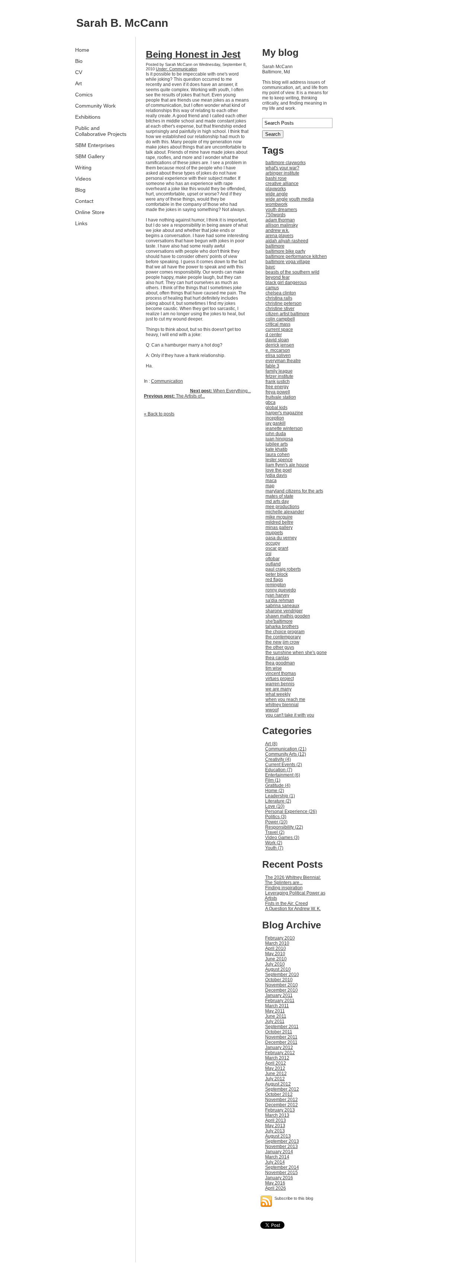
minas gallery (279, 527)
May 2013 (275, 1125)
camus (272, 287)
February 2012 (280, 1052)
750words (276, 214)
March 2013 (277, 1115)
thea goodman (280, 663)
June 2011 (275, 1016)
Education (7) (278, 769)
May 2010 (275, 953)
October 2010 (279, 979)
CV (78, 72)
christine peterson (284, 303)
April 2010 (275, 948)
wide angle (277, 194)
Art (78, 83)
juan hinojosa (279, 438)
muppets (274, 532)
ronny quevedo (281, 590)
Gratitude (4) (277, 785)
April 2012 (275, 1063)
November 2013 (281, 1146)
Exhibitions (87, 117)
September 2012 (282, 1089)
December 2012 (281, 1104)
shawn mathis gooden (288, 616)
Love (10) (274, 806)
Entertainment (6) (282, 775)
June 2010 (276, 959)
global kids (276, 407)
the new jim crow (282, 642)
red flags (274, 579)
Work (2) (273, 842)
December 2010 (281, 990)
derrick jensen (280, 345)
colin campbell (280, 319)
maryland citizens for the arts (294, 491)
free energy (277, 386)
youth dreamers (281, 209)
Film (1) (272, 780)
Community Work (95, 106)
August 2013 (278, 1136)
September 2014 (282, 1167)
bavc (270, 267)
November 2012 (281, 1099)
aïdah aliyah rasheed (287, 240)
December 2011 (281, 1042)
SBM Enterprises (95, 145)
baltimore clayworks (286, 162)
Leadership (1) (280, 795)
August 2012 (278, 1084)
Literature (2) (278, 801)
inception (275, 418)
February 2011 (280, 1000)
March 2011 (277, 1005)
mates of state (279, 496)
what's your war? (282, 167)
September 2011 (282, 1026)
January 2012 (279, 1047)
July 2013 (275, 1130)
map (270, 485)
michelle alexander (285, 511)
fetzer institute (279, 376)
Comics (84, 95)
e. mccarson (278, 350)
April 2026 (275, 1188)
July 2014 (275, 1162)
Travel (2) (274, 832)
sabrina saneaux (282, 605)
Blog (80, 190)
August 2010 (278, 969)
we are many (279, 689)
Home (82, 50)
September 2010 (282, 974)
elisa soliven (278, 355)
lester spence (279, 459)
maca (271, 480)
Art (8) (271, 743)
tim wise (274, 668)
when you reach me (285, 699)
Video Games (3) (282, 837)
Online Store (89, 212)
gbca (271, 402)
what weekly (278, 694)
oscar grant (277, 548)
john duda (276, 433)
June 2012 (276, 1073)
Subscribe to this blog (293, 1198)
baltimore (275, 246)
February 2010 (280, 938)
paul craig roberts (283, 569)
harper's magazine (284, 412)
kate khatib (276, 449)
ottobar (273, 558)
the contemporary (283, 637)
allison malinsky (282, 225)
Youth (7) (274, 848)
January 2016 (279, 1177)
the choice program (285, 631)
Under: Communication (176, 69)
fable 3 (272, 366)
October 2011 (278, 1031)
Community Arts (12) (285, 754)
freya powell (278, 392)
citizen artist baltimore (287, 313)
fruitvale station (281, 397)
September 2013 (282, 1141)
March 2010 (277, 943)
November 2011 (281, 1037)
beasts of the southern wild (292, 272)
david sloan (277, 339)
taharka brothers (282, 626)
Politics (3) (275, 816)
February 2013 (280, 1110)
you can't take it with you (290, 715)
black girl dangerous (286, 282)
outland (273, 564)
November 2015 (281, 1172)
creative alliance (282, 183)
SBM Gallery (89, 156)
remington (276, 584)
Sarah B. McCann (122, 23)
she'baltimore (279, 621)
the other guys (280, 647)
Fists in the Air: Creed (286, 903)
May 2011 (275, 1011)
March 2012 (277, 1058)
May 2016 (275, 1183)
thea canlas (277, 657)
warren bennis (280, 683)
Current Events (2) (283, 764)
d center (274, 334)
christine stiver (280, 308)
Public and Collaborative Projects (100, 131)
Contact (84, 201)
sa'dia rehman (280, 600)
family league (279, 371)
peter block (277, 574)
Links (81, 223)
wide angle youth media (290, 199)
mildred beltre (279, 522)
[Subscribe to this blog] (266, 1201)
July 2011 (274, 1021)
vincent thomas (281, 673)
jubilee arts (277, 444)
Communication (167, 381)
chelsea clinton (281, 293)
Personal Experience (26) (291, 811)
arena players (279, 235)
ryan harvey (277, 595)
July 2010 (275, 964)
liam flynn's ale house (287, 465)
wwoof (272, 709)
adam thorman (280, 220)
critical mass (278, 324)
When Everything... (220, 390)
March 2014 (277, 1157)
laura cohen (278, 454)
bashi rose (276, 178)
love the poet (279, 470)
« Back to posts (159, 414)
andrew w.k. (277, 230)
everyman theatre (283, 360)
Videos (83, 179)
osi (268, 553)
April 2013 (275, 1120)
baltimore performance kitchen (296, 256)
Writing (83, 167)
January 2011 (279, 995)
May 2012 (275, 1068)
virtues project (280, 678)
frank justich (278, 381)
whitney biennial (282, 704)
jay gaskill (276, 423)
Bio (79, 61)
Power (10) (276, 822)
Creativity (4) (278, 759)
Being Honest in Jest (193, 54)
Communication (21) (285, 749)
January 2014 (279, 1151)
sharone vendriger (284, 610)
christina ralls (279, 298)
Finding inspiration (284, 887)
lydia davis (276, 475)
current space (279, 329)
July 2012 (275, 1078)
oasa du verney (281, 537)
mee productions (282, 506)
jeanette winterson (284, 428)
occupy (273, 543)
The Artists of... (174, 396)
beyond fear (278, 277)
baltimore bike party (285, 251)
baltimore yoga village (288, 261)
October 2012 (279, 1094)
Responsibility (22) (284, 827)
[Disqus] (197, 515)
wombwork (276, 204)
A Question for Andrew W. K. (293, 908)
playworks (276, 188)
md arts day (277, 501)
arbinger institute (282, 173)
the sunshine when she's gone (296, 652)
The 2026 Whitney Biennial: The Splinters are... (293, 880)
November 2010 (281, 985)
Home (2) (274, 790)
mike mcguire (279, 517)
